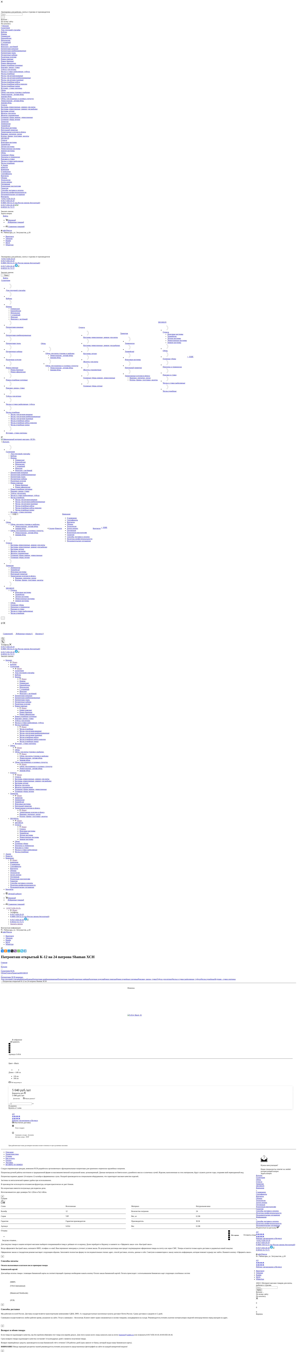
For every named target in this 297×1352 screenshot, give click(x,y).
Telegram (9, 239)
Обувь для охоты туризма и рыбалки (33, 756)
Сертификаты (261, 1194)
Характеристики (12, 1154)
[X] (12, 951)
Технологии (261, 1200)
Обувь (17, 750)
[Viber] (15, 951)
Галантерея (19, 671)
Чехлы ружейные (26, 729)
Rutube (8, 241)
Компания (14, 862)
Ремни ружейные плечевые (127, 979)
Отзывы (9, 1156)
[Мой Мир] (8, 951)
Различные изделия (96, 979)
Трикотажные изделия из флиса (31, 812)
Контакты (260, 1196)
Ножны (22, 681)
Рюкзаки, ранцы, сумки (147, 979)
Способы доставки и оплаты (267, 1211)
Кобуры (23, 979)
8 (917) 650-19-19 (8, 199)
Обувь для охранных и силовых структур (35, 766)
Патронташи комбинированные (45, 979)
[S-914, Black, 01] (154, 1015)
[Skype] (21, 951)
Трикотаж (19, 798)
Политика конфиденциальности (268, 1213)
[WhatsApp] (18, 951)
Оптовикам (260, 1205)
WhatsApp (9, 245)
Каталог (13, 664)
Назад (15, 662)
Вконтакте (10, 236)
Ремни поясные (25, 710)
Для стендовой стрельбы (10, 979)
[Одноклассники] (5, 951)
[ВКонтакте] (2, 951)
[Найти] (3, 17)
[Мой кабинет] (2, 621)
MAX (8, 243)
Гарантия (259, 1209)
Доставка (9, 1163)
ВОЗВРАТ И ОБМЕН (14, 1165)
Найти (259, 1290)
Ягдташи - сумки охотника (225, 979)
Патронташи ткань (65, 979)
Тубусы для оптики (164, 979)
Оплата (8, 1160)
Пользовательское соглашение (268, 1215)
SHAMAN (19, 823)
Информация (261, 1217)
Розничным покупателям (266, 1207)
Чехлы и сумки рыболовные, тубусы (186, 979)
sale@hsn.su (7, 230)
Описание (10, 1152)
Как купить (10, 1158)
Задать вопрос (261, 1203)
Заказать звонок (16, 924)
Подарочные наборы (80, 979)
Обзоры (259, 1198)
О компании (261, 1192)
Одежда (18, 777)
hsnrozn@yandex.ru (126, 1335)
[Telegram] (25, 951)
